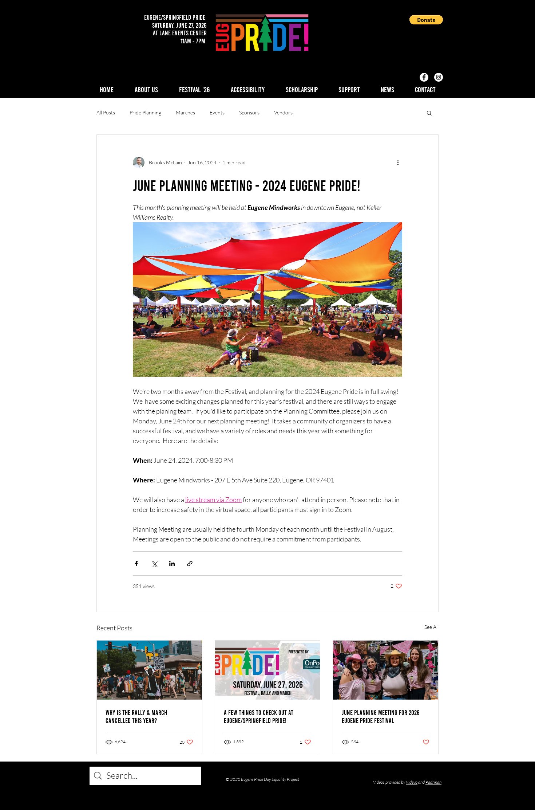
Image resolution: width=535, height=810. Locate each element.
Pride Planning (145, 112)
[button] (426, 19)
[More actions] (397, 162)
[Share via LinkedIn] (172, 563)
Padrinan (433, 782)
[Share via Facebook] (136, 563)
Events (217, 112)
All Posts (105, 112)
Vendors (283, 112)
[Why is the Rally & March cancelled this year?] (149, 670)
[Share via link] (189, 563)
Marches (185, 112)
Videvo (411, 782)
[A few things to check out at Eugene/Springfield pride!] (267, 670)
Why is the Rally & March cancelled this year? (136, 716)
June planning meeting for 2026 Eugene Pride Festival (381, 716)
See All (431, 627)
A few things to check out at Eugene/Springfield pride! (258, 716)
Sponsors (249, 112)
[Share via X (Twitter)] (154, 563)
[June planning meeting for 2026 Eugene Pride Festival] (385, 670)
